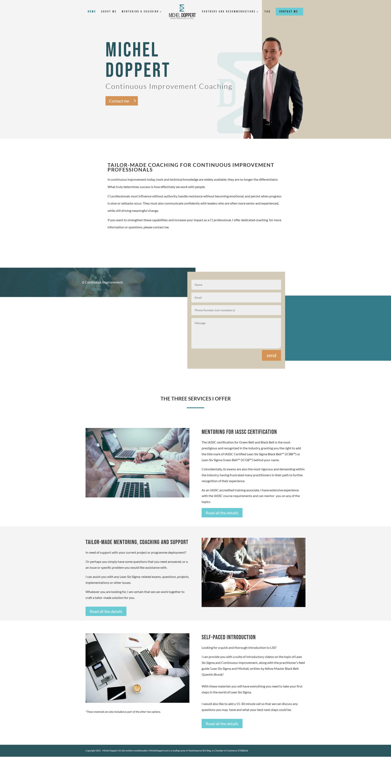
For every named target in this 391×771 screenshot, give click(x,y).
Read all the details (222, 512)
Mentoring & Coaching (140, 11)
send (271, 355)
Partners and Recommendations (229, 11)
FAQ (268, 11)
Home (92, 11)
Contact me (288, 11)
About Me (109, 11)
